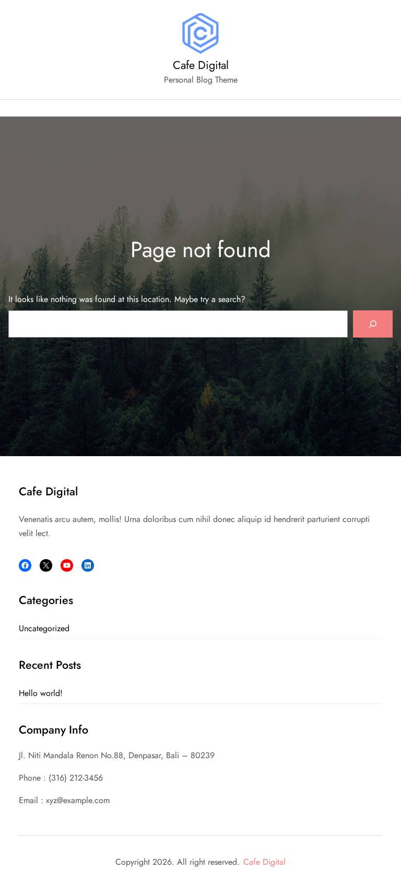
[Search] (373, 324)
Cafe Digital (201, 65)
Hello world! (41, 693)
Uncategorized (44, 628)
